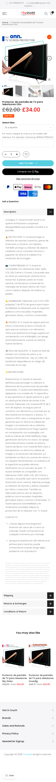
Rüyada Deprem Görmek (31, 765)
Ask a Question (10, 201)
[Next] (49, 58)
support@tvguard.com (39, 3)
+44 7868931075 (16, 3)
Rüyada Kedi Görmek (42, 768)
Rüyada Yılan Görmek (32, 761)
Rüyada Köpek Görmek (39, 772)
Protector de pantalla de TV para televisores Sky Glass (14, 678)
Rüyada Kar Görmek (43, 775)
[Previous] (6, 58)
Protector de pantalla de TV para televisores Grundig (41, 678)
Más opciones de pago (28, 178)
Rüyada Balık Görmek (28, 779)
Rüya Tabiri (11, 757)
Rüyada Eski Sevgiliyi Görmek (17, 775)
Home (5, 22)
